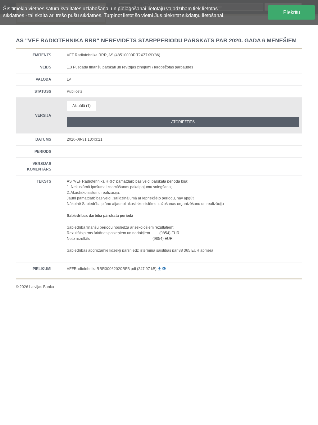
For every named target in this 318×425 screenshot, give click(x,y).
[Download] (159, 269)
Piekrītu (291, 12)
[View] (164, 269)
